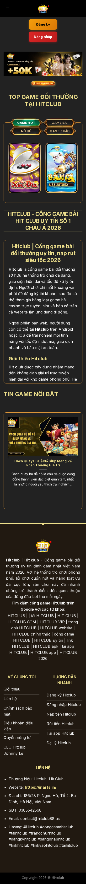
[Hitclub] (43, 8)
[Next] (76, 170)
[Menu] (8, 8)
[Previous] (9, 170)
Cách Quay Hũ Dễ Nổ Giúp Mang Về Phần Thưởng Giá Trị (43, 463)
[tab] (26, 123)
